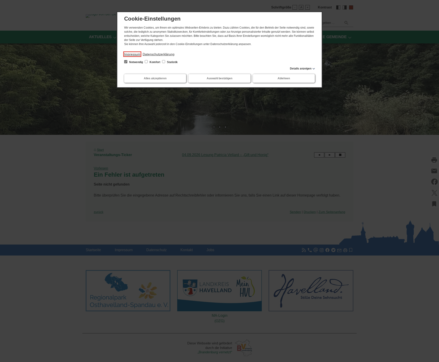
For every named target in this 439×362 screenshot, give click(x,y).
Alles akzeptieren (155, 78)
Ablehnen (284, 78)
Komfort (155, 62)
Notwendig (136, 62)
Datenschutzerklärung (158, 54)
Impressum (132, 54)
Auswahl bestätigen (219, 78)
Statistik (172, 62)
